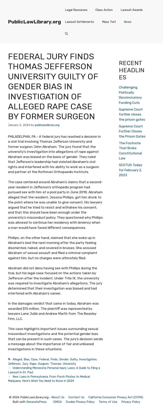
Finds (54, 359)
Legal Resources (76, 10)
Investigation (88, 359)
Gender (63, 359)
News (127, 22)
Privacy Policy (130, 402)
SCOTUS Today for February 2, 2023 (130, 170)
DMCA (57, 402)
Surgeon (43, 364)
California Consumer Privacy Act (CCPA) (115, 397)
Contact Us (76, 397)
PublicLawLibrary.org (34, 22)
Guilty (74, 359)
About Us (57, 397)
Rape (33, 364)
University (69, 364)
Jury (25, 364)
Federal (44, 359)
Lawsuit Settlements (79, 22)
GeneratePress (36, 402)
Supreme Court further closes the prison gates (132, 114)
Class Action (104, 10)
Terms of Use (108, 402)
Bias (26, 359)
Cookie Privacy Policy (80, 402)
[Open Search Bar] (66, 34)
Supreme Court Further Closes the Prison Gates (132, 131)
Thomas (55, 364)
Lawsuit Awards (132, 10)
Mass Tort (109, 22)
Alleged (17, 359)
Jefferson (14, 364)
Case (34, 359)
